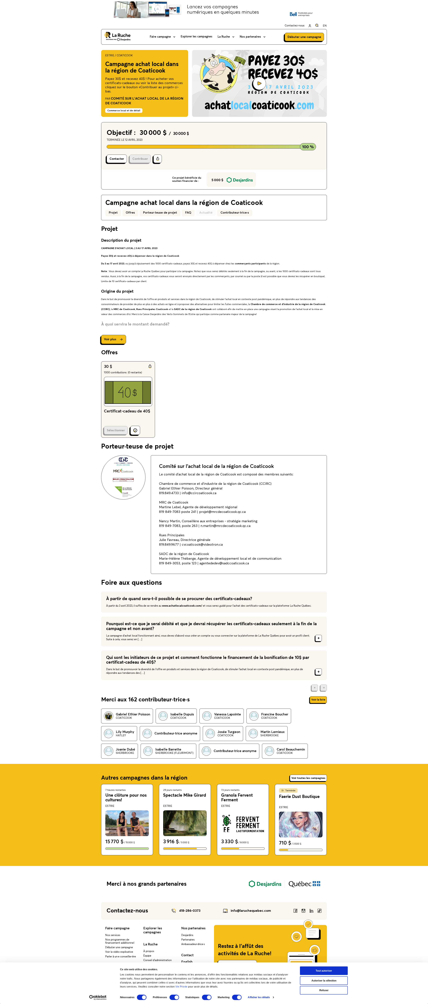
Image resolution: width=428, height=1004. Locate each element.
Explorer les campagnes (196, 36)
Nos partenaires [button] (250, 36)
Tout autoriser (324, 970)
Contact (187, 955)
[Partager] (157, 159)
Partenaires (188, 939)
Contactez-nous (294, 25)
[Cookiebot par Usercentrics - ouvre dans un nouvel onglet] (98, 997)
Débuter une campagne (119, 947)
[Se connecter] (309, 25)
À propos (148, 951)
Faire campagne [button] (160, 36)
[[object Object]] (317, 25)
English (187, 962)
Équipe (147, 955)
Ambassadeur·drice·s (193, 944)
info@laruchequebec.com (251, 910)
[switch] (174, 997)
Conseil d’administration (157, 960)
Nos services (112, 935)
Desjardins (187, 935)
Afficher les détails (259, 997)
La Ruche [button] (224, 36)
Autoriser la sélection (323, 980)
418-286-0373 (189, 910)
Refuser (324, 990)
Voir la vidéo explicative (119, 952)
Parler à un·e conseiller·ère (120, 956)
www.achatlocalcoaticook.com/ (182, 605)
